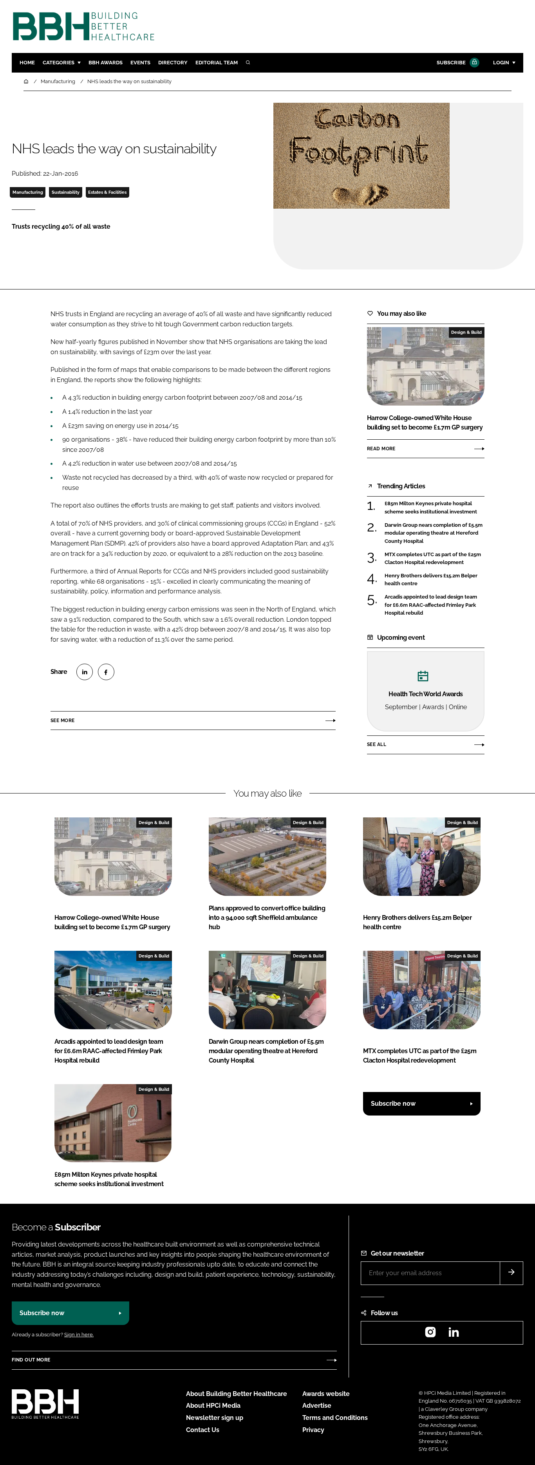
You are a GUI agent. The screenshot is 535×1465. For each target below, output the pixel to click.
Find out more (31, 1360)
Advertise (316, 1405)
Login (501, 63)
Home (27, 63)
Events (140, 63)
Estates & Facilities (107, 192)
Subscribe (451, 63)
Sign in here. (79, 1335)
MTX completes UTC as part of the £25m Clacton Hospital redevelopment (433, 559)
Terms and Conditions (335, 1417)
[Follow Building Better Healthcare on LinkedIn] (453, 1334)
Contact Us (202, 1430)
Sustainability (66, 192)
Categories (58, 63)
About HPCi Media (213, 1405)
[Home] (26, 81)
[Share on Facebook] (106, 672)
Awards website (326, 1394)
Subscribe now (393, 1103)
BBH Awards (106, 63)
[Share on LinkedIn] (84, 672)
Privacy (313, 1430)
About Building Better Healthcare (236, 1394)
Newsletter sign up (214, 1417)
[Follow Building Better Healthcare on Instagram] (430, 1334)
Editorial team (216, 63)
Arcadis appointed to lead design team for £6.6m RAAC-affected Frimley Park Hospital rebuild (431, 604)
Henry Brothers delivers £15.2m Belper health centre (431, 580)
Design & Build (466, 332)
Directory (173, 63)
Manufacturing (28, 192)
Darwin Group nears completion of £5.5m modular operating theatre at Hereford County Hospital (434, 533)
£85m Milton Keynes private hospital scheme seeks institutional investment (431, 508)
